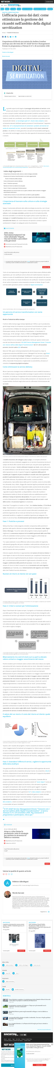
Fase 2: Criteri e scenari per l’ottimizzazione (15, 188)
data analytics (36, 792)
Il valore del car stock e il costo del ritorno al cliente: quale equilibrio (22, 195)
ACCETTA (13, 1065)
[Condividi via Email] (10, 36)
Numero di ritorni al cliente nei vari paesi (14, 186)
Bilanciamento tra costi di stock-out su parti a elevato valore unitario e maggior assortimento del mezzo (25, 191)
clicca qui (28, 815)
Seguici (22, 1034)
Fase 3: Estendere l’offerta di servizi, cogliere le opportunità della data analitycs (24, 197)
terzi (28, 261)
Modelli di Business (13, 32)
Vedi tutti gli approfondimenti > (44, 1029)
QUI (19, 347)
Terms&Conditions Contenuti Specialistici (13, 1040)
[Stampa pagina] (15, 36)
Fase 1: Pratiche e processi (11, 183)
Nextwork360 (7, 1047)
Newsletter (50, 9)
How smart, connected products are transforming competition (26, 166)
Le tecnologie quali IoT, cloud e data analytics (30, 121)
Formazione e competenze (40, 9)
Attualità (7, 9)
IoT (30, 792)
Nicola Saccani (6, 56)
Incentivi (19, 9)
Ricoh (48, 353)
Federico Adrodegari (7, 52)
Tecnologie (13, 9)
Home (4, 32)
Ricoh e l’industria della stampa (13, 178)
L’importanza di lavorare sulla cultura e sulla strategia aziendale (20, 174)
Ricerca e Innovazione (27, 9)
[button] (4, 5)
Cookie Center (27, 1040)
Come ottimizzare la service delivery (13, 181)
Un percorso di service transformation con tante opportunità (20, 176)
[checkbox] (4, 261)
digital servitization (37, 285)
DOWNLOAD (21, 950)
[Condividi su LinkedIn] (5, 36)
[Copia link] (13, 36)
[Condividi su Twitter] (8, 36)
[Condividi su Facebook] (3, 36)
